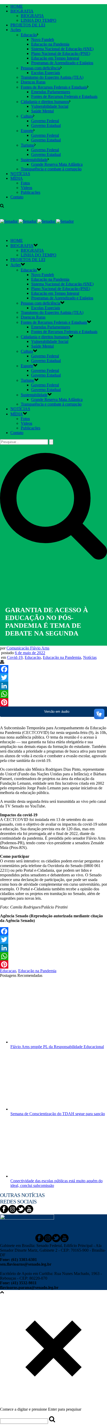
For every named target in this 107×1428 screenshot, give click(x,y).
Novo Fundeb (42, 39)
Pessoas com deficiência (40, 68)
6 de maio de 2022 (30, 653)
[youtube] (29, 1212)
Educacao (8, 971)
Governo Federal (45, 121)
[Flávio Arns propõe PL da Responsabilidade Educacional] (46, 1042)
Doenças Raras (33, 82)
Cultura (27, 116)
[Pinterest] (53, 702)
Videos (26, 187)
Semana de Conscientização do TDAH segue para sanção (57, 1114)
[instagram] (12, 1212)
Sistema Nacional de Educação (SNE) (62, 49)
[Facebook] (53, 669)
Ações (15, 29)
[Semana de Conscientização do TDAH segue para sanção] (46, 1109)
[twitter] (21, 1212)
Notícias (90, 657)
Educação (29, 35)
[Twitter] (53, 677)
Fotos (25, 183)
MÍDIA (16, 178)
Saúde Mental (42, 111)
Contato (16, 197)
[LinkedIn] (53, 686)
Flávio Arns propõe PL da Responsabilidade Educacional (57, 1046)
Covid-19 (15, 657)
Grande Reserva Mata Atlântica (57, 164)
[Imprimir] (2, 662)
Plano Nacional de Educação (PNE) (60, 53)
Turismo (27, 145)
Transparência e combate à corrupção (51, 169)
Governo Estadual (46, 125)
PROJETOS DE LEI (27, 25)
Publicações (30, 192)
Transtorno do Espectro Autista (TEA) (52, 77)
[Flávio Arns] (37, 221)
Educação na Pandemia (50, 44)
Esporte (27, 130)
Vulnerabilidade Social (49, 106)
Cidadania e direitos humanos (45, 101)
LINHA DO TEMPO (38, 20)
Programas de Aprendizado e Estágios (62, 63)
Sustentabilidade (34, 159)
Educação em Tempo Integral (55, 58)
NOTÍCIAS (20, 173)
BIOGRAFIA (22, 11)
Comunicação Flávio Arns (27, 648)
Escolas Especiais (45, 72)
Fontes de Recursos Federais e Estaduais (54, 87)
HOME (16, 6)
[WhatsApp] (53, 694)
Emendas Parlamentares (50, 92)
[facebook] (4, 1212)
